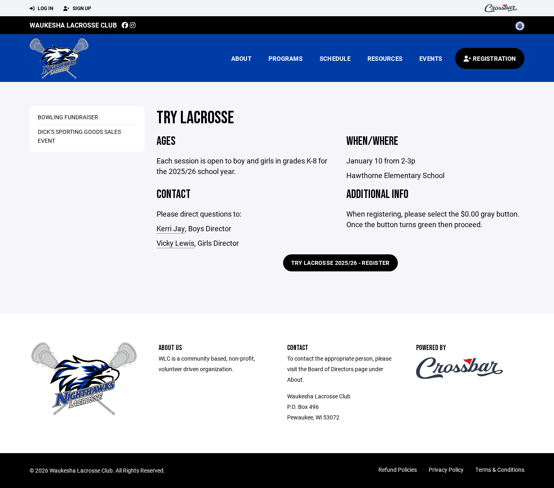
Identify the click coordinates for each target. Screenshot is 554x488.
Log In (45, 8)
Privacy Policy (446, 469)
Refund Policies (397, 469)
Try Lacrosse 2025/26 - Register (340, 263)
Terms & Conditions (499, 469)
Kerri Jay (171, 228)
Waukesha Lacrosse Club (73, 25)
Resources (384, 58)
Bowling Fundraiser (68, 117)
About (241, 58)
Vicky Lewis (175, 243)
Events (430, 58)
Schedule (335, 58)
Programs (285, 58)
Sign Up (81, 8)
